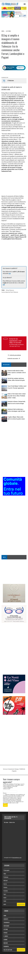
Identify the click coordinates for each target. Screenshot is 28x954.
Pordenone (6, 877)
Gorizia (5, 884)
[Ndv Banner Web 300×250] (14, 692)
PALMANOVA (6, 946)
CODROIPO (6, 919)
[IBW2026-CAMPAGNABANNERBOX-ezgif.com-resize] (14, 714)
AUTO (5, 904)
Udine (5, 873)
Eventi (5, 897)
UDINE (5, 915)
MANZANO (6, 943)
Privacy (4, 793)
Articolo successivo (12, 358)
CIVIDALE (5, 932)
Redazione (11, 80)
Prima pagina (6, 870)
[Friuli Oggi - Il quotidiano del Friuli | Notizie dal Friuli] (11, 4)
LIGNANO (5, 939)
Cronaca (5, 887)
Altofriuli (5, 880)
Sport (5, 894)
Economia (6, 891)
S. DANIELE (6, 936)
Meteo (4, 557)
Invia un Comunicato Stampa (11, 769)
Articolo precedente (15, 355)
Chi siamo (6, 822)
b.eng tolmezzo (10, 290)
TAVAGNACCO (6, 922)
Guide (5, 901)
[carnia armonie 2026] (14, 601)
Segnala (14, 771)
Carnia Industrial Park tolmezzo (9, 292)
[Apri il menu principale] (24, 4)
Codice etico (12, 822)
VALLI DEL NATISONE (8, 950)
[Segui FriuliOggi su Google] (14, 67)
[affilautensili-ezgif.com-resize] (14, 9)
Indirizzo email (6, 788)
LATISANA (6, 929)
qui (10, 273)
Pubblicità (22, 769)
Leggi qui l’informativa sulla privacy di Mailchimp (12, 798)
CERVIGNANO (6, 926)
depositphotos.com (16, 857)
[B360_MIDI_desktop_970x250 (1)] (14, 16)
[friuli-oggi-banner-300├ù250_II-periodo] (14, 494)
